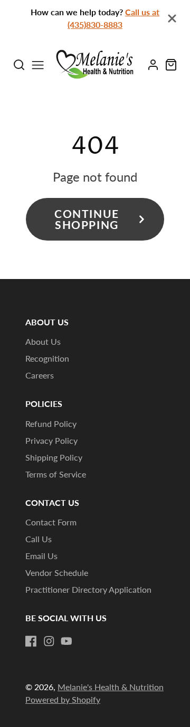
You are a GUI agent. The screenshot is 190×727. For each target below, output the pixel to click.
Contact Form (51, 522)
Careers (39, 375)
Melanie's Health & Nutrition (111, 687)
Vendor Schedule (56, 572)
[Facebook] (31, 641)
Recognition (47, 358)
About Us (43, 341)
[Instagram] (49, 641)
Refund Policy (51, 424)
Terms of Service (55, 474)
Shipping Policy (53, 457)
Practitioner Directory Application (88, 589)
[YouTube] (66, 641)
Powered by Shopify (62, 699)
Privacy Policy (51, 440)
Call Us (38, 539)
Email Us (41, 556)
